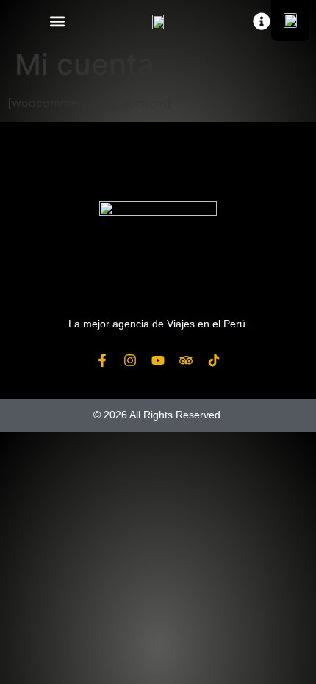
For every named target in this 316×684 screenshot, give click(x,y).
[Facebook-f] (102, 360)
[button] (57, 21)
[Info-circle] (261, 21)
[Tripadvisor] (186, 360)
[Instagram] (130, 360)
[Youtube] (158, 360)
